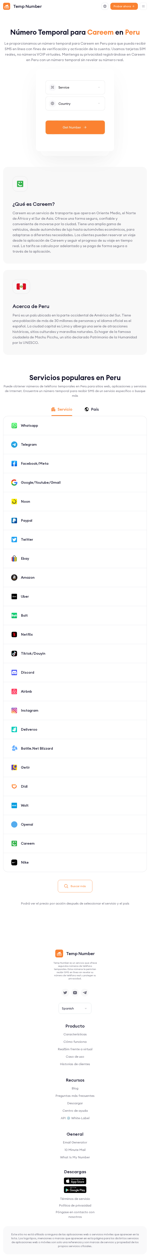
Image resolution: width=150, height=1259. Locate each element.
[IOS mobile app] (75, 1181)
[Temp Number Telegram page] (85, 993)
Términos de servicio (75, 1199)
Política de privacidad (75, 1205)
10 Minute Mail (75, 1150)
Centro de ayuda (75, 1111)
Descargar (75, 1103)
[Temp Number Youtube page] (75, 993)
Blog (75, 1088)
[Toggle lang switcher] (104, 6)
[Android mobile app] (75, 1189)
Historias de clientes (75, 1064)
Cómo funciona (75, 1042)
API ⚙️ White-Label (75, 1118)
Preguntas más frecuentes (75, 1096)
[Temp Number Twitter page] (65, 993)
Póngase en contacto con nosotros (75, 1214)
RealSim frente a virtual (75, 1049)
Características (75, 1034)
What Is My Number (75, 1157)
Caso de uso (75, 1056)
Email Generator (75, 1142)
